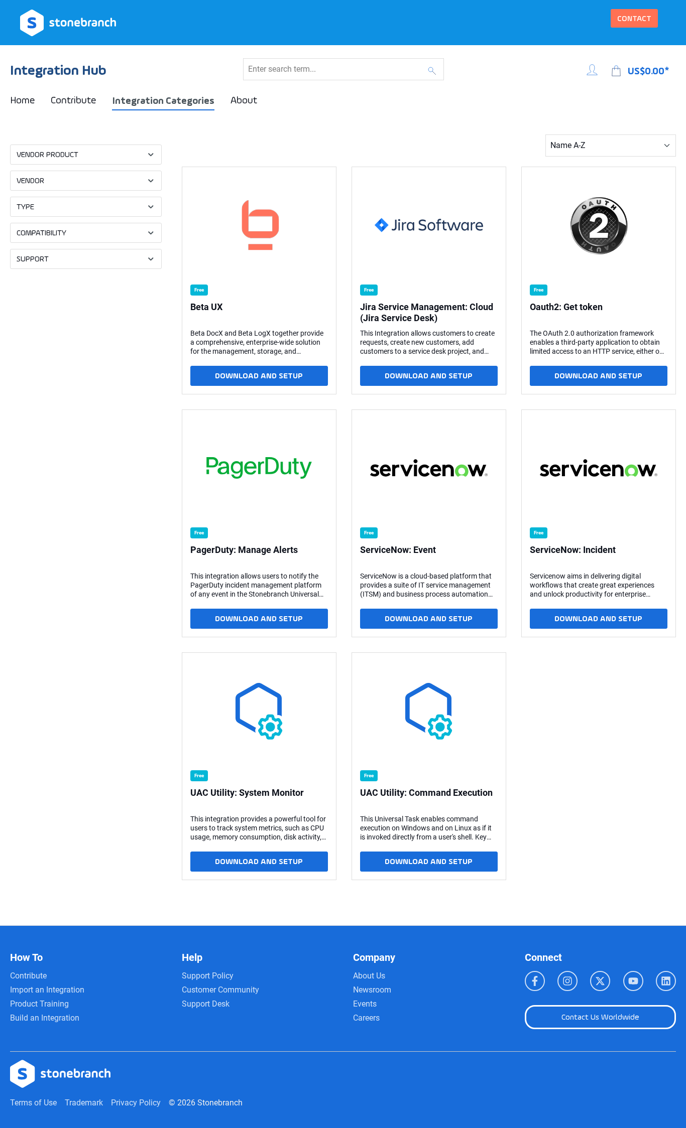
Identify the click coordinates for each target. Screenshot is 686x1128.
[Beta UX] (259, 225)
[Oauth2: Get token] (598, 225)
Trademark (84, 1102)
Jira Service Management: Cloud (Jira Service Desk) (426, 312)
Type (25, 206)
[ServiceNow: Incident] (598, 468)
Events (365, 1004)
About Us (369, 975)
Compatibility (41, 232)
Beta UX (206, 307)
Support (33, 258)
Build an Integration (44, 1018)
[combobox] (332, 69)
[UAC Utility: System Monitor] (259, 711)
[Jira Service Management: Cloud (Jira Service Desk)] (429, 225)
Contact (634, 18)
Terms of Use (33, 1102)
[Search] (432, 69)
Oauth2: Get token (566, 307)
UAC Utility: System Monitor (247, 792)
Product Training (39, 1004)
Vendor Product (47, 154)
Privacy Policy (136, 1102)
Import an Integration (47, 990)
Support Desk (206, 1004)
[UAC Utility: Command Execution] (429, 711)
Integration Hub (58, 70)
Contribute (28, 975)
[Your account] (592, 68)
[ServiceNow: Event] (429, 468)
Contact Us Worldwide (600, 1017)
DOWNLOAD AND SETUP (259, 375)
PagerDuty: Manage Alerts (244, 549)
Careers (366, 1018)
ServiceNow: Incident (573, 549)
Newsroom (372, 990)
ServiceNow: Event (398, 549)
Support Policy (208, 975)
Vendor (30, 180)
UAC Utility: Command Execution (426, 792)
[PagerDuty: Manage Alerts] (259, 468)
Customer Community (220, 990)
